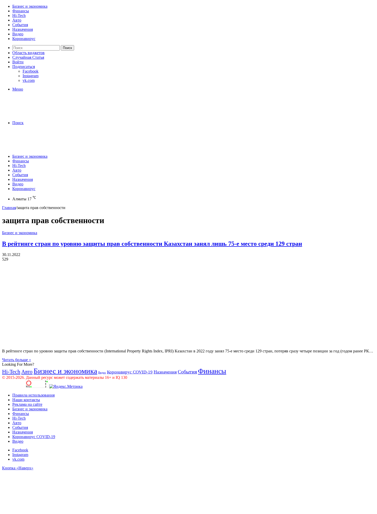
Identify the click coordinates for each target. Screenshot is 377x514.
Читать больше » (16, 360)
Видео (17, 34)
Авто (16, 20)
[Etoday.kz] (40, 114)
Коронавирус (23, 38)
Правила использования (33, 395)
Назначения (22, 29)
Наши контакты (26, 400)
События (20, 25)
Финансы (20, 11)
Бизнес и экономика (29, 6)
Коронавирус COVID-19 (130, 372)
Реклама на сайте (27, 404)
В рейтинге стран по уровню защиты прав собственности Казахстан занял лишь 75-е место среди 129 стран (152, 243)
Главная (9, 207)
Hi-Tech (19, 15)
